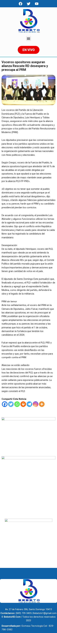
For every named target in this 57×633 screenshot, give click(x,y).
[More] (41, 404)
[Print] (23, 404)
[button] (28, 38)
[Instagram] (35, 404)
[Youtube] (36, 3)
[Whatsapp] (17, 404)
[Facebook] (20, 3)
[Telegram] (29, 404)
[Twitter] (11, 404)
